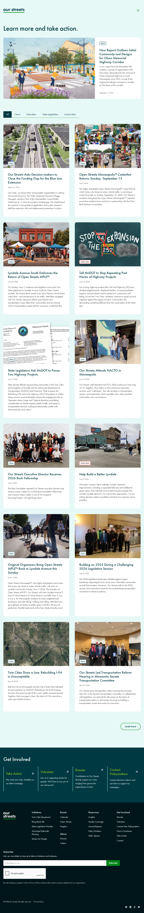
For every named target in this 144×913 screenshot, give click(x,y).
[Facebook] (126, 907)
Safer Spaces (94, 835)
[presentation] (36, 146)
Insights (91, 817)
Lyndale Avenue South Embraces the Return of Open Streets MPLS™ (33, 275)
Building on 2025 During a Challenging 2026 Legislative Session (106, 567)
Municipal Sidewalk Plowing (40, 833)
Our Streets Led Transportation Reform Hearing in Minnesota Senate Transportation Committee (105, 676)
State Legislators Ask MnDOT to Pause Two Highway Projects (34, 372)
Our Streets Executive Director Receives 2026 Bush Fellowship (34, 476)
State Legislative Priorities (42, 826)
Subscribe (113, 863)
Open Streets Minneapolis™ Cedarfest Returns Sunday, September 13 (105, 176)
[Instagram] (130, 907)
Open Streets (66, 821)
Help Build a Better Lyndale (97, 474)
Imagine (63, 826)
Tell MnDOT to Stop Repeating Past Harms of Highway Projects (103, 275)
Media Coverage (96, 821)
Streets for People (39, 838)
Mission (63, 838)
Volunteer (121, 821)
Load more (130, 726)
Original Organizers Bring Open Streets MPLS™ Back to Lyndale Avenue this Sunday (35, 569)
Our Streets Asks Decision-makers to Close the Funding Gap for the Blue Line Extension (35, 178)
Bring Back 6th (38, 821)
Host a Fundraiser (124, 831)
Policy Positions (94, 831)
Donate (120, 817)
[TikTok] (134, 907)
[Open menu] (138, 10)
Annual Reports (95, 826)
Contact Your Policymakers (128, 826)
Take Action (122, 835)
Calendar (64, 817)
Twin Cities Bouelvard (41, 817)
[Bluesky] (139, 907)
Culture (63, 843)
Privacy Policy (39, 902)
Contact (120, 840)
